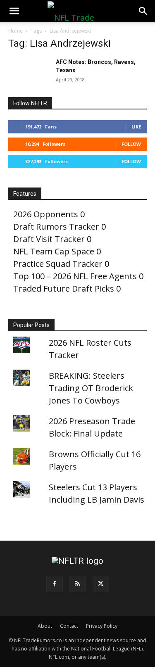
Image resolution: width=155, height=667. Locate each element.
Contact (69, 625)
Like (136, 126)
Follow (131, 144)
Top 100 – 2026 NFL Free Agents (75, 276)
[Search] (143, 11)
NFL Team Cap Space (53, 251)
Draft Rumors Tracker (56, 226)
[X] (101, 584)
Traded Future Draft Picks (63, 288)
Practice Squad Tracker (58, 263)
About (45, 625)
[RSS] (77, 584)
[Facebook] (54, 584)
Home (15, 30)
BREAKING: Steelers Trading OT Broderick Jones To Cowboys (91, 388)
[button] (14, 11)
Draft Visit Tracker (49, 238)
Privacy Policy (101, 625)
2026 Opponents (45, 214)
